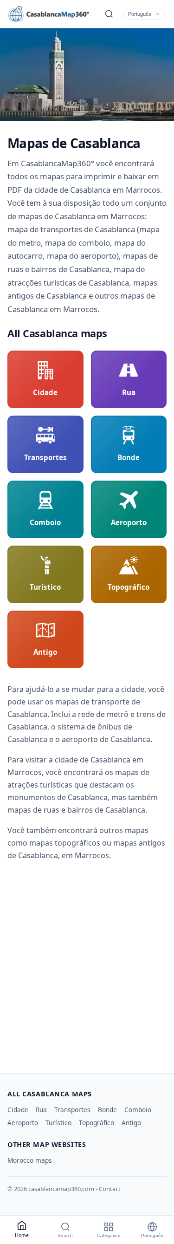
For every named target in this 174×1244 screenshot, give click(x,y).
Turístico (58, 1122)
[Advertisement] (87, 964)
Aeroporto (22, 1122)
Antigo (131, 1122)
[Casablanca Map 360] (49, 14)
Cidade (17, 1109)
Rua (41, 1109)
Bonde (107, 1109)
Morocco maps (29, 1160)
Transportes (72, 1109)
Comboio (137, 1109)
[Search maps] (109, 14)
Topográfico (96, 1122)
